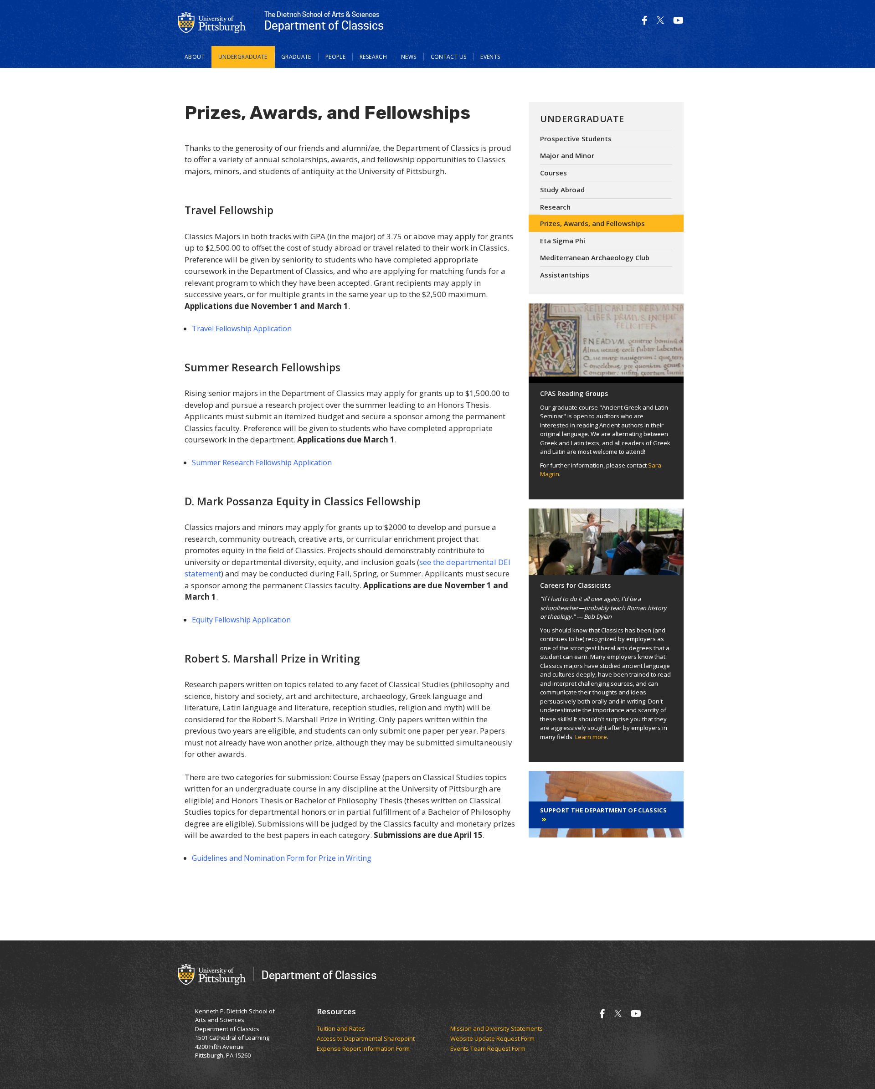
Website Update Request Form (493, 1039)
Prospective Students (576, 138)
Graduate (296, 57)
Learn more (591, 737)
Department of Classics (319, 975)
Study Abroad (562, 189)
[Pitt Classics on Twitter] (660, 20)
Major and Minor (567, 155)
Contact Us (449, 57)
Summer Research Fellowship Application (262, 462)
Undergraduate (243, 57)
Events (490, 57)
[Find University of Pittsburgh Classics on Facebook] (645, 20)
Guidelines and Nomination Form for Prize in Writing (281, 858)
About (195, 57)
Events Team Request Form (487, 1049)
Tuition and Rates (341, 1028)
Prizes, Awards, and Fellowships (592, 223)
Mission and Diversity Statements (496, 1028)
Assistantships (564, 274)
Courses (553, 172)
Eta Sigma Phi (562, 240)
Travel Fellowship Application (242, 329)
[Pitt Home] (212, 22)
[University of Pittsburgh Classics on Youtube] (678, 20)
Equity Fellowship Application (241, 620)
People (335, 57)
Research (373, 57)
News (409, 57)
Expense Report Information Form (364, 1049)
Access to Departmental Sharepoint (366, 1039)
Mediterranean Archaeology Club (594, 257)
